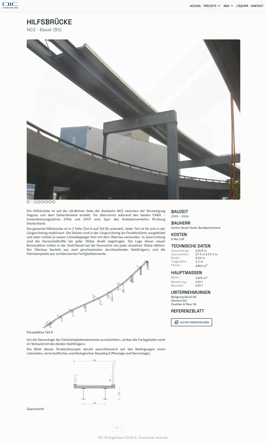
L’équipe (242, 6)
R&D (226, 6)
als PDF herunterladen (194, 322)
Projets (210, 6)
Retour (136, 422)
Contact (257, 6)
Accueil (195, 6)
